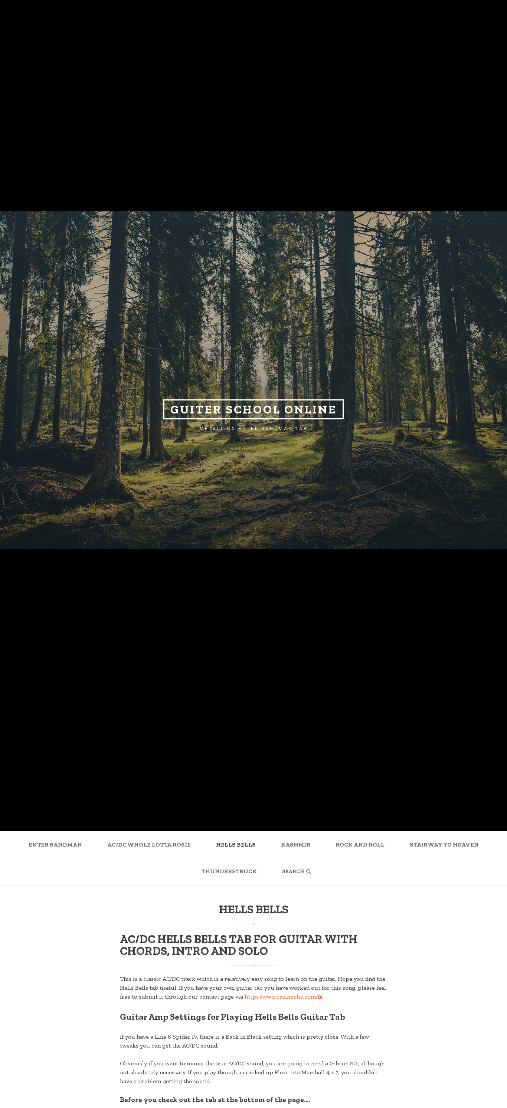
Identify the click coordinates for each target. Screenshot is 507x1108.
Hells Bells (236, 844)
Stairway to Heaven (444, 844)
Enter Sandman (55, 844)
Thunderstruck (229, 871)
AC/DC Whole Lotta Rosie (149, 844)
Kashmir (295, 844)
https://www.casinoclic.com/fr (283, 996)
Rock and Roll (360, 844)
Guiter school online (253, 409)
